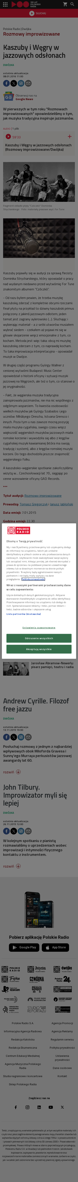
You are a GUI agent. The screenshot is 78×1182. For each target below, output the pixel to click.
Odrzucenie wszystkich (39, 638)
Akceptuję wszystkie (39, 649)
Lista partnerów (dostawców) (23, 614)
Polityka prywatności (33, 579)
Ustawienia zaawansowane (38, 627)
